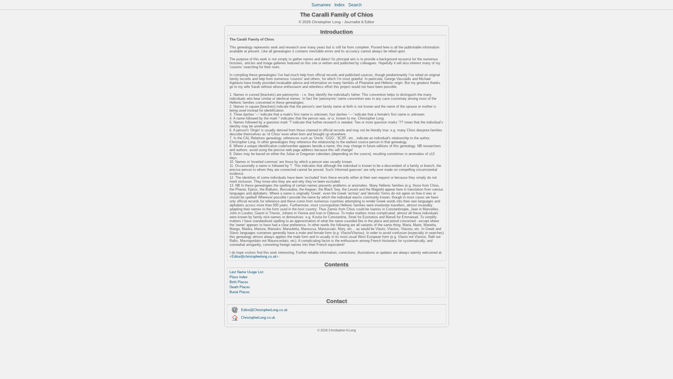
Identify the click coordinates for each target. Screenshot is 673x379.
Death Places (240, 287)
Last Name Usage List (246, 272)
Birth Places (239, 282)
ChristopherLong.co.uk (258, 318)
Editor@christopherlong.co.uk (254, 256)
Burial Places (240, 292)
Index (339, 5)
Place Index (239, 277)
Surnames (321, 5)
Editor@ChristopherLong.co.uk (264, 310)
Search (355, 5)
